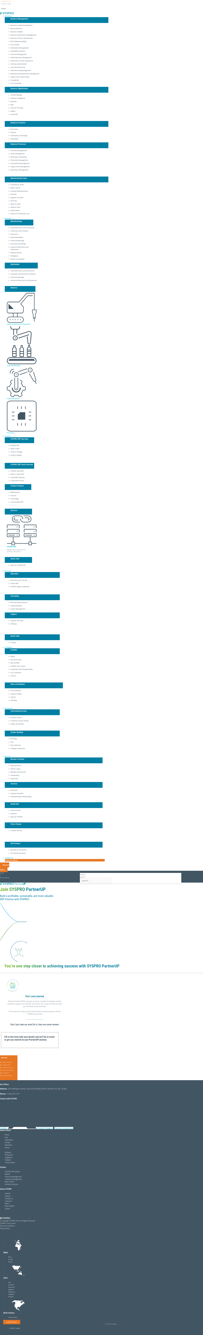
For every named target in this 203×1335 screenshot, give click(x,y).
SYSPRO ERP (11, 547)
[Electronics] (21, 430)
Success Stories (7, 1075)
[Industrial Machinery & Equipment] (21, 321)
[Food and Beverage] (21, 362)
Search (82, 874)
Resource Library (8, 1068)
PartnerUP (6, 1073)
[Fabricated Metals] (21, 395)
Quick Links (4, 1058)
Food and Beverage (13, 366)
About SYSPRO (7, 1062)
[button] (55, 16)
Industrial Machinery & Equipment (18, 324)
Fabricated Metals (13, 399)
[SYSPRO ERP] (21, 544)
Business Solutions (8, 1070)
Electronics (10, 433)
